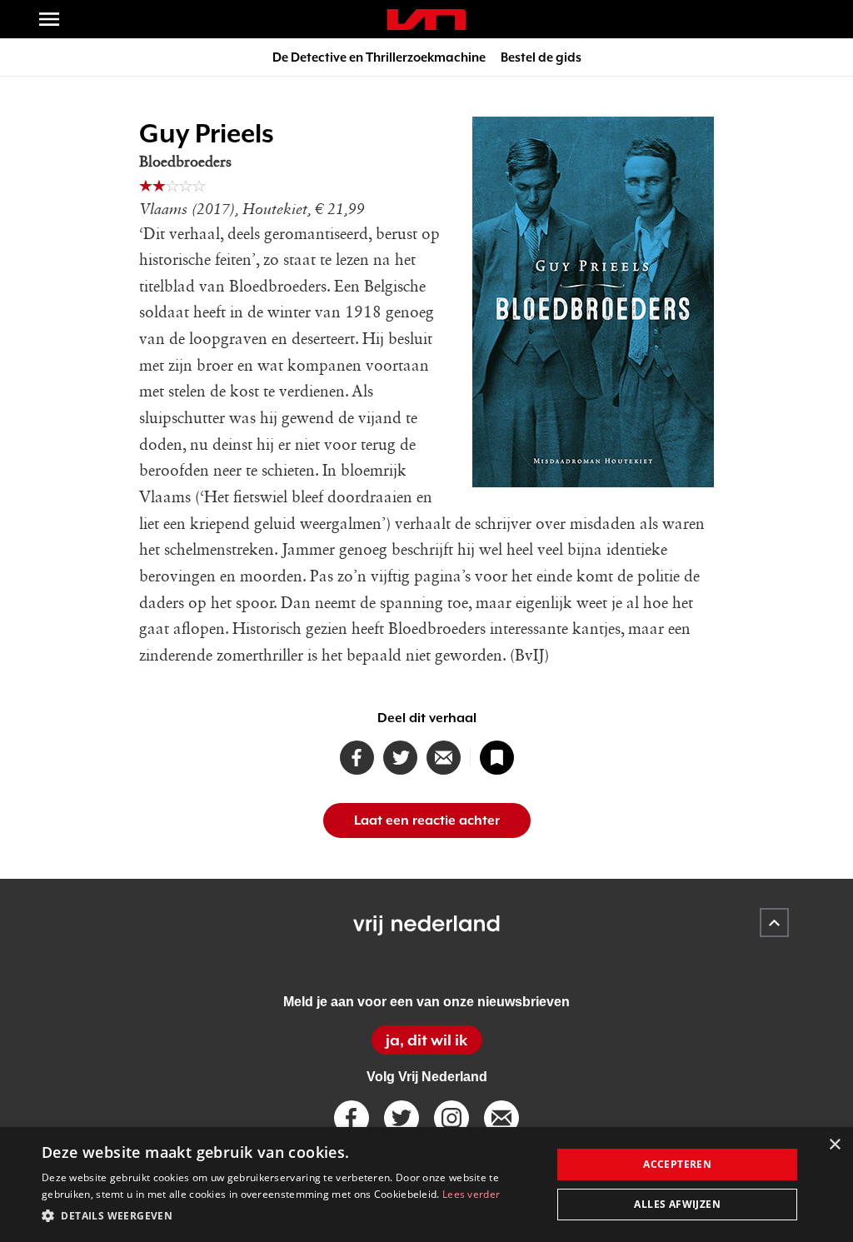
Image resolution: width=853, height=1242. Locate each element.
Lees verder (471, 1194)
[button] (289, 1216)
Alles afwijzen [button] (677, 1204)
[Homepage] (426, 19)
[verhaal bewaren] (497, 758)
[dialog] (426, 1184)
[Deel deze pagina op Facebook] (357, 758)
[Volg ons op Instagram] (451, 1117)
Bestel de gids (541, 57)
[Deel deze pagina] (443, 758)
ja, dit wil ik (426, 1040)
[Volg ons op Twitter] (401, 1117)
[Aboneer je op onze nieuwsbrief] (501, 1117)
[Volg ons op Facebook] (351, 1117)
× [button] (834, 1145)
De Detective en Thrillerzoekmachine (379, 57)
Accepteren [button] (677, 1164)
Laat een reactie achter (427, 820)
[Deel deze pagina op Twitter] (400, 758)
